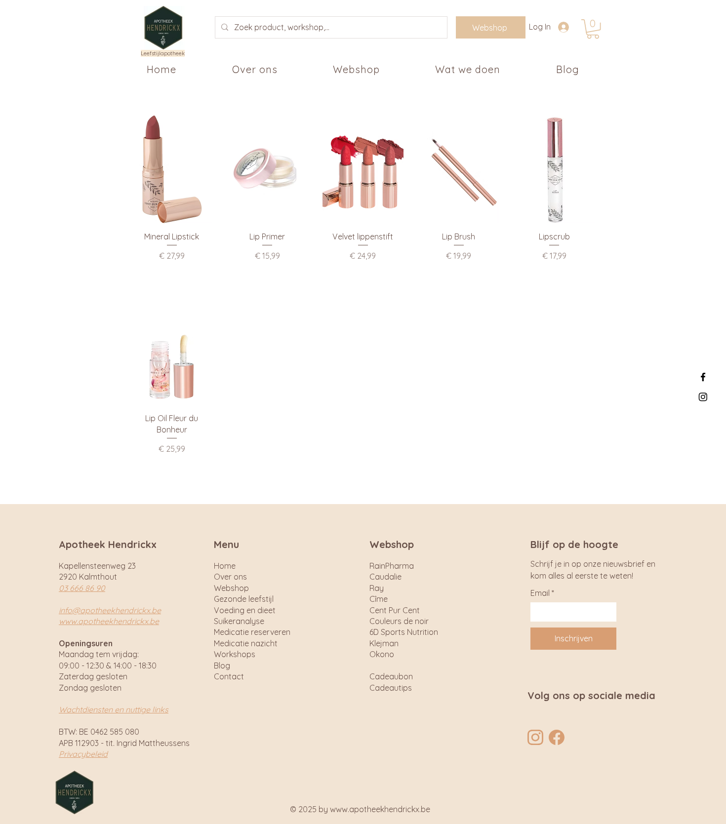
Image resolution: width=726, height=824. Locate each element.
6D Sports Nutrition (403, 632)
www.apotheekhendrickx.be (109, 621)
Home (225, 566)
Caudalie (385, 577)
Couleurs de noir (399, 621)
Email (542, 593)
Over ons (230, 577)
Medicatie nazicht (246, 643)
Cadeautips (390, 688)
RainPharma (391, 566)
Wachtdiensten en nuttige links (113, 709)
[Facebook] (703, 377)
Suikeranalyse (239, 621)
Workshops (234, 654)
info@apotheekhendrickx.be (110, 610)
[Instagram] (703, 396)
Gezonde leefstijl (244, 599)
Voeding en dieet (245, 610)
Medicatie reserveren (252, 632)
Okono (381, 654)
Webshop (231, 588)
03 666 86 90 (82, 588)
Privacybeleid (83, 754)
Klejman (384, 643)
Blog (222, 665)
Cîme (378, 599)
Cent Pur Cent (394, 610)
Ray (376, 588)
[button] (593, 29)
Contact (229, 676)
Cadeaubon (391, 676)
